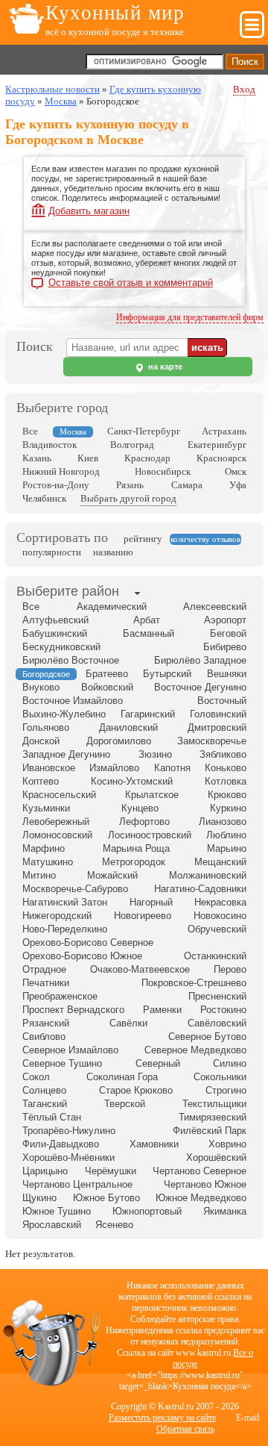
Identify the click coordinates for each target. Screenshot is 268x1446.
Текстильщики (214, 1103)
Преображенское (60, 996)
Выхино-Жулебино (64, 714)
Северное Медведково (195, 1050)
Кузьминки (46, 808)
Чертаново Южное (205, 1184)
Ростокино (223, 1009)
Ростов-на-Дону (55, 484)
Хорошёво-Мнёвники (68, 1157)
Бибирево (224, 646)
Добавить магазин (89, 210)
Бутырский (167, 673)
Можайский (112, 875)
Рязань (130, 484)
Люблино (226, 835)
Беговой (228, 633)
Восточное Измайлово (72, 700)
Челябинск (44, 498)
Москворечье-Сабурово (75, 888)
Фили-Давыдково (60, 1144)
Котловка (225, 781)
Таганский (44, 1103)
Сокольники (220, 1076)
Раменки (162, 1009)
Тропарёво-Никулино (68, 1130)
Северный (157, 1063)
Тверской (124, 1103)
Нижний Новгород (61, 471)
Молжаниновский (207, 875)
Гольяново (45, 727)
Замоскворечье (211, 741)
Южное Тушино (56, 1211)
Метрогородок (133, 861)
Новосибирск (163, 471)
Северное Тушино (62, 1063)
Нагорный (151, 902)
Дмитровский (217, 727)
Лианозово (222, 821)
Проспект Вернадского (73, 1009)
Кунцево (140, 808)
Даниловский (128, 727)
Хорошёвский (216, 1157)
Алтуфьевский (55, 620)
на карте (164, 366)
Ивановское (48, 767)
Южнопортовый (147, 1211)
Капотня (172, 767)
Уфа (237, 484)
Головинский (218, 714)
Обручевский (217, 929)
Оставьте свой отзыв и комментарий (130, 283)
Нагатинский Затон (64, 902)
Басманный (148, 633)
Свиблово (44, 1036)
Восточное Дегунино (200, 687)
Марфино (43, 848)
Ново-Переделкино (64, 929)
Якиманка (224, 1211)
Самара (186, 484)
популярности (51, 552)
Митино (39, 875)
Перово (230, 969)
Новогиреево (142, 915)
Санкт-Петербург (143, 431)
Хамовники (154, 1144)
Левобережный (55, 821)
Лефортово (144, 821)
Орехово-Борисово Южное (82, 956)
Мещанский (220, 861)
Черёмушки (110, 1171)
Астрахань (224, 431)
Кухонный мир (115, 12)
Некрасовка (220, 902)
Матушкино (47, 861)
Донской (41, 741)
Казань (36, 458)
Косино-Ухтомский (132, 781)
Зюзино (155, 754)
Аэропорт (225, 620)
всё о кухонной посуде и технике (114, 31)
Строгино (225, 1090)
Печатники (45, 982)
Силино (229, 1063)
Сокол (36, 1076)
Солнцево (44, 1090)
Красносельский (59, 794)
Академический (112, 606)
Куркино (228, 808)
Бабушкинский (54, 633)
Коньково (225, 767)
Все (30, 431)
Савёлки (128, 1023)
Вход (244, 89)
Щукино (39, 1197)
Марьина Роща (136, 848)
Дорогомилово (118, 741)
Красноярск (221, 458)
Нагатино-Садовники (200, 888)
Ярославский (51, 1224)
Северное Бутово (207, 1036)
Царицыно (45, 1171)
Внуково (41, 687)
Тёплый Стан (51, 1117)
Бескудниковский (61, 646)
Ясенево (114, 1224)
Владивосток (49, 444)
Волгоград (132, 444)
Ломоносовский (57, 835)
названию (113, 552)
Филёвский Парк (209, 1130)
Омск (235, 471)
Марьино (226, 848)
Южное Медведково (201, 1197)
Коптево (40, 781)
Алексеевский (214, 606)
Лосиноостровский (149, 835)
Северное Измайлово (70, 1050)
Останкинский (215, 956)
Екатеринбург (217, 444)
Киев (87, 458)
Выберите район (67, 591)
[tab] (67, 593)
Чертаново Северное (199, 1171)
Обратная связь (185, 1429)
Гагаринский (148, 714)
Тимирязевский (212, 1117)
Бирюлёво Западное (200, 660)
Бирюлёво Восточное (70, 660)
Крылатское (152, 794)
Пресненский (217, 996)
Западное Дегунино (66, 754)
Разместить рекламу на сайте (162, 1417)
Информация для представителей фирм (190, 317)
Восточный (221, 700)
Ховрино (227, 1144)
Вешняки (226, 673)
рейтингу (143, 538)
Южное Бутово (106, 1197)
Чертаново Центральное (77, 1184)
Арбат (146, 620)
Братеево (107, 673)
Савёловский (217, 1023)
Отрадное (44, 969)
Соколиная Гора (122, 1076)
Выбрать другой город (128, 498)
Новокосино (220, 915)
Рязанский (45, 1023)
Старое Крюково (136, 1090)
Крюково (227, 794)
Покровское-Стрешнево (193, 982)
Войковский (107, 687)
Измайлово (114, 767)
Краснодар (147, 458)
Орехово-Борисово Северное (87, 942)
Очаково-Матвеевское (140, 969)
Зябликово (223, 754)
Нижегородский (57, 915)
